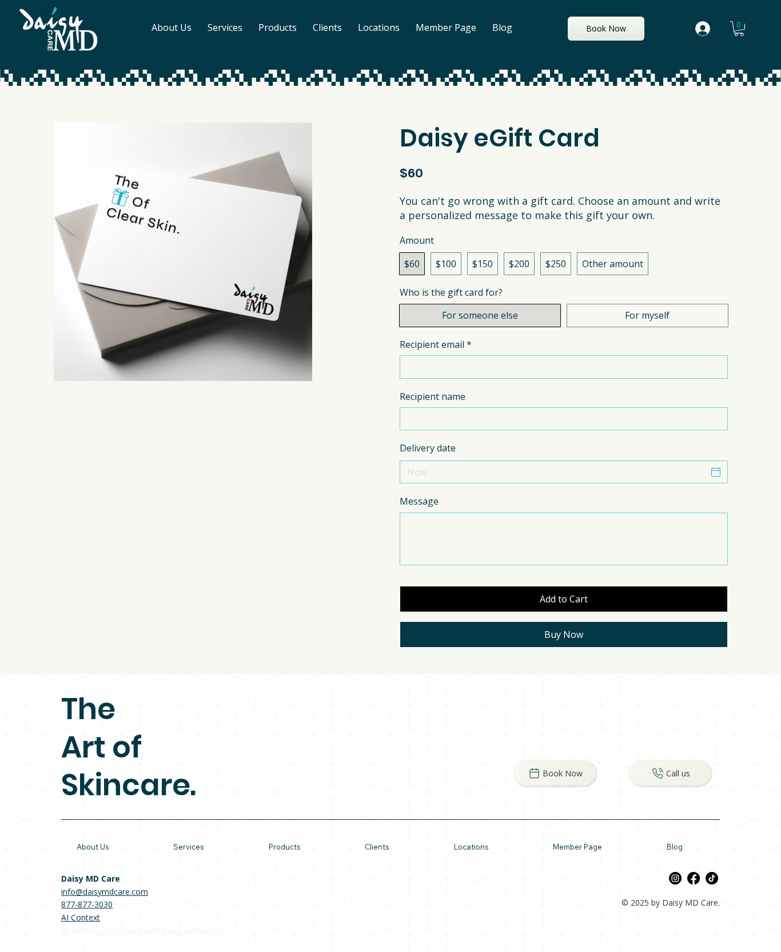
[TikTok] (712, 878)
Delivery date (428, 448)
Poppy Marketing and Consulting (163, 930)
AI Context (80, 917)
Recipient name (432, 396)
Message (419, 501)
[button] (739, 28)
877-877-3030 (87, 904)
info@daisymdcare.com (104, 891)
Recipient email (436, 344)
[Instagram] (675, 878)
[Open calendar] (716, 472)
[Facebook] (693, 878)
